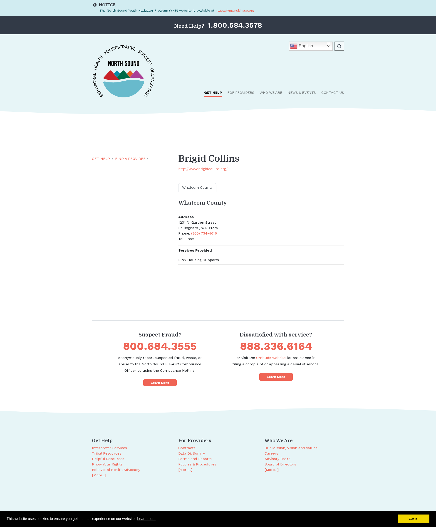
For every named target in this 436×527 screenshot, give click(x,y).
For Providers (240, 92)
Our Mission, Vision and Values (291, 448)
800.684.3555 (160, 346)
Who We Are (271, 92)
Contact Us (332, 92)
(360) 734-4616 (204, 233)
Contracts (186, 448)
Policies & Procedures (197, 464)
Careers (271, 453)
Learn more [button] (146, 519)
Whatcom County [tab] (197, 187)
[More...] (99, 475)
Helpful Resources (108, 459)
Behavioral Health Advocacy (116, 470)
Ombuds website (271, 358)
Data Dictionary (191, 453)
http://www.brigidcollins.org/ (203, 169)
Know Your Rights (107, 464)
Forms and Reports (195, 459)
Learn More (160, 382)
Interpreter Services (109, 448)
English (305, 45)
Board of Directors (280, 464)
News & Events (301, 92)
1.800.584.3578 (235, 25)
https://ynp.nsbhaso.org (235, 10)
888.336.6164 (276, 346)
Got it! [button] (414, 519)
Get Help (213, 92)
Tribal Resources (106, 453)
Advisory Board (278, 459)
